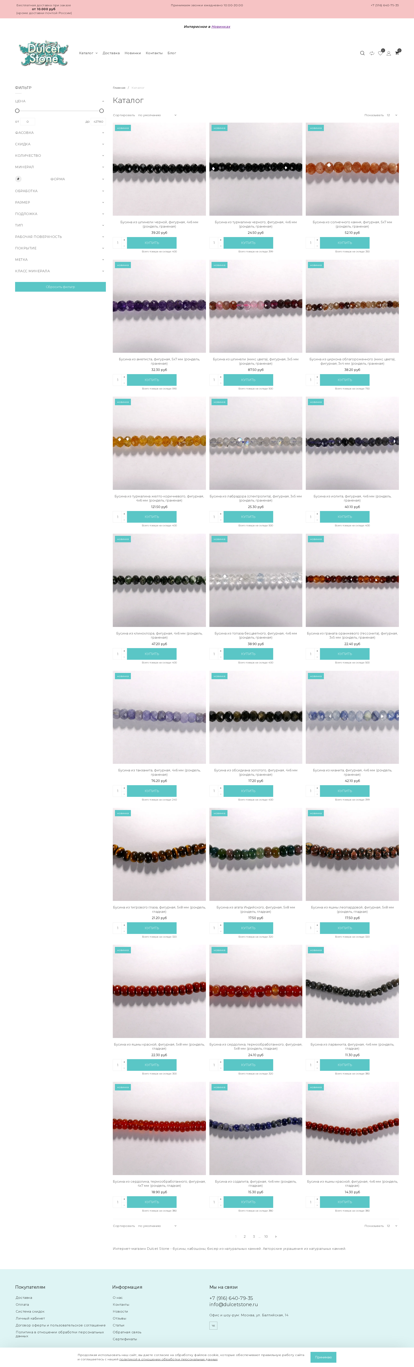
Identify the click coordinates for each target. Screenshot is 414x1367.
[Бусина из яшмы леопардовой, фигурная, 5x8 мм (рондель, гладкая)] (352, 854)
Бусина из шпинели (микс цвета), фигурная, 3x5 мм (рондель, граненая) (256, 361)
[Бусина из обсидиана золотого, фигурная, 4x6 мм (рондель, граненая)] (256, 717)
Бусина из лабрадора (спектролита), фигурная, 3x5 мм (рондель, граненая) (256, 498)
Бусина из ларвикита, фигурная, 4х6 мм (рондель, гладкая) (352, 1046)
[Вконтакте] (213, 1326)
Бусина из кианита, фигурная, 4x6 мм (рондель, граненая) (352, 772)
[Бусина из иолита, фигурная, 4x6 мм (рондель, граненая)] (352, 443)
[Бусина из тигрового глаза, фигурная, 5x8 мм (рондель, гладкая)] (159, 854)
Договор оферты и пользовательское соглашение (61, 1325)
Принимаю (323, 1357)
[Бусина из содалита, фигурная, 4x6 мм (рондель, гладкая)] (256, 1128)
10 (266, 1236)
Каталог (86, 53)
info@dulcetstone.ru (233, 1304)
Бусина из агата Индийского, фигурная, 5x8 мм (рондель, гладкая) (255, 909)
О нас (118, 1298)
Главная (119, 88)
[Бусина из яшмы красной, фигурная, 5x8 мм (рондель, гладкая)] (159, 991)
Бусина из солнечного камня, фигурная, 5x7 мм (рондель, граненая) (352, 224)
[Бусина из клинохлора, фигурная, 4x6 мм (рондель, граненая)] (159, 580)
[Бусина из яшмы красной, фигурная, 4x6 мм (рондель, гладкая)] (352, 1128)
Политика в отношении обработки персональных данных (60, 1334)
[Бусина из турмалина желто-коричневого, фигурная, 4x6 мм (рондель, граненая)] (159, 443)
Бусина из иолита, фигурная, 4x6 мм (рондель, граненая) (352, 498)
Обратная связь (127, 1332)
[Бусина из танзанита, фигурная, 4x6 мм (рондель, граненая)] (159, 717)
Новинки (133, 53)
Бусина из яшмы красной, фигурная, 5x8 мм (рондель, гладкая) (159, 1046)
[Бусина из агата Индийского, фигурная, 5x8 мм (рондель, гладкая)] (256, 854)
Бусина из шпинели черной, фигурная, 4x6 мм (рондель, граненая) (159, 224)
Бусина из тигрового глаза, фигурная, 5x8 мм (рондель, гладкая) (159, 909)
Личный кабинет (30, 1318)
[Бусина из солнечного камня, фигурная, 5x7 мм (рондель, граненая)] (352, 169)
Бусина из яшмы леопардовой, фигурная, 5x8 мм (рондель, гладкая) (352, 909)
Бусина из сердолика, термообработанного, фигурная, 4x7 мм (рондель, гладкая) (159, 1183)
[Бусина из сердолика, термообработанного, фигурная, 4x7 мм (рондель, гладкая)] (159, 1128)
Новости (120, 1311)
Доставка (111, 53)
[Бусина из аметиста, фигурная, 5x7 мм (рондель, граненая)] (159, 306)
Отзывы (119, 1318)
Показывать (374, 115)
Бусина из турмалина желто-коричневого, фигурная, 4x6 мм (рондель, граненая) (159, 498)
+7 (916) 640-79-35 (385, 5)
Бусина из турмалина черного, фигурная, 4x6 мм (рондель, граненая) (256, 224)
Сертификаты (125, 1339)
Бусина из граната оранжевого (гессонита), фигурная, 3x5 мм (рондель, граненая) (352, 635)
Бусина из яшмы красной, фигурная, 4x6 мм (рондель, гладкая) (352, 1183)
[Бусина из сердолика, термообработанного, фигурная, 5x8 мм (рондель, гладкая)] (256, 991)
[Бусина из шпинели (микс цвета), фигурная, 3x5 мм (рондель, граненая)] (256, 306)
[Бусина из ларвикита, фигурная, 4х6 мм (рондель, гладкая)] (352, 991)
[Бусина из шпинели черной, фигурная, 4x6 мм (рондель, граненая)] (159, 169)
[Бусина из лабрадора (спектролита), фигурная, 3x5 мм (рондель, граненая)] (256, 443)
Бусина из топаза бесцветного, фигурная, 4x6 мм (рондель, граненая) (256, 635)
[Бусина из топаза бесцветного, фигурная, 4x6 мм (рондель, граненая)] (256, 580)
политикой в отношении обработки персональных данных (168, 1359)
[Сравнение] (370, 53)
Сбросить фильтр (60, 287)
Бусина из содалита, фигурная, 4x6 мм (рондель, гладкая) (255, 1183)
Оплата (22, 1304)
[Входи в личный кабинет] (387, 53)
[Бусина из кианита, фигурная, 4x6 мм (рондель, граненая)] (352, 717)
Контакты (154, 53)
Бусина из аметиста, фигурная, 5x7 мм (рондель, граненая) (159, 361)
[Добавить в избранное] (199, 129)
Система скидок (30, 1311)
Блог (172, 53)
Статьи (118, 1325)
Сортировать (124, 115)
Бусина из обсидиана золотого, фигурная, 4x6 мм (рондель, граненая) (256, 772)
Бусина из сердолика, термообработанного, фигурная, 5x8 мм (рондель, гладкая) (255, 1046)
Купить (152, 243)
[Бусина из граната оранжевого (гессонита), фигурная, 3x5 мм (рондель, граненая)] (352, 580)
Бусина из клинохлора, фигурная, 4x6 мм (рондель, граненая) (159, 635)
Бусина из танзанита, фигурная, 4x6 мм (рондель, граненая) (159, 772)
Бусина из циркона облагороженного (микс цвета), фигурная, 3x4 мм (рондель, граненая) (352, 361)
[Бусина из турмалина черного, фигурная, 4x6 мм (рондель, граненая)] (256, 169)
